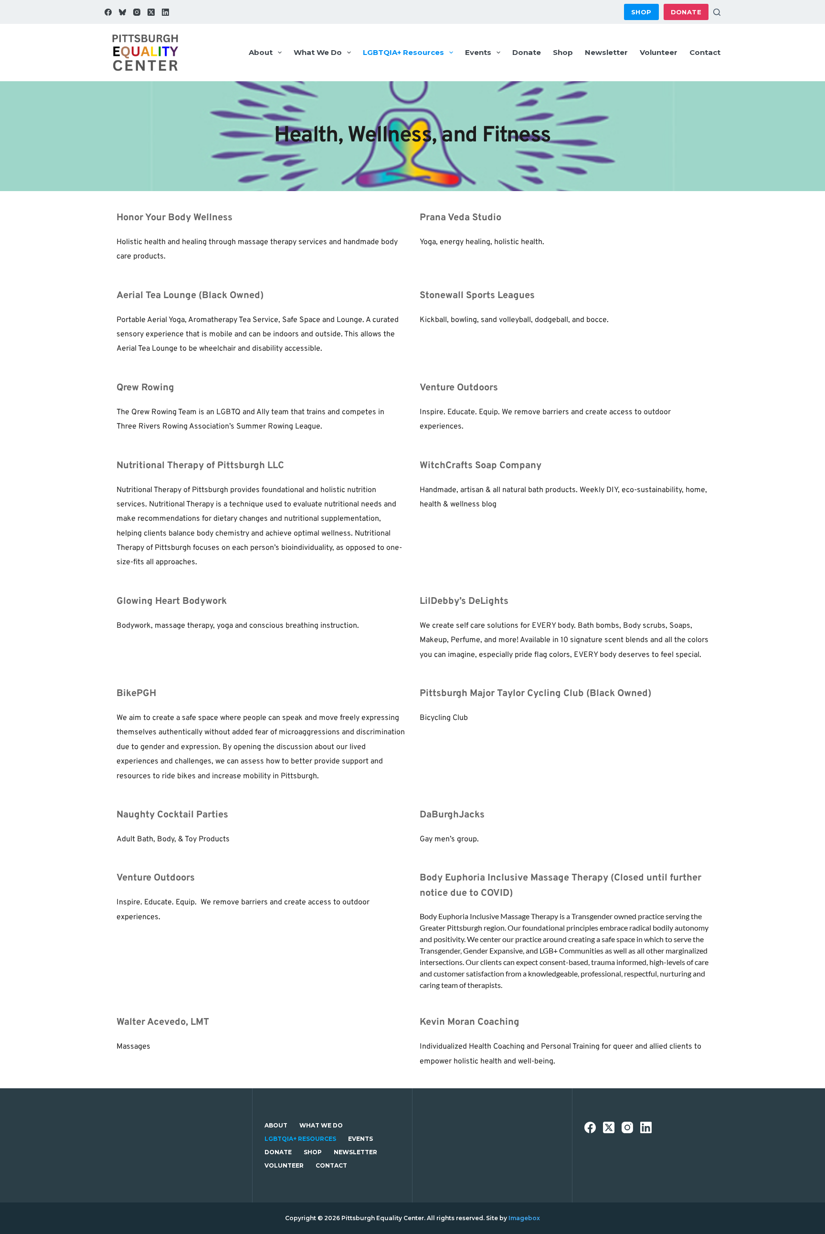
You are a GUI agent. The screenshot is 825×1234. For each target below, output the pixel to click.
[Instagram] (136, 12)
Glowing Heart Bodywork (171, 601)
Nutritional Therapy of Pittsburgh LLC (200, 466)
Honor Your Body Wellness (174, 218)
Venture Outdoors (459, 388)
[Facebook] (108, 12)
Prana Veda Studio (460, 218)
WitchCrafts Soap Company (480, 466)
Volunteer (658, 52)
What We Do (318, 52)
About (261, 52)
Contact (704, 52)
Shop (641, 12)
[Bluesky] (122, 12)
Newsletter (606, 52)
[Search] (716, 12)
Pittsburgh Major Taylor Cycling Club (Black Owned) (535, 693)
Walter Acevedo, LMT (162, 1022)
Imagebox (524, 1218)
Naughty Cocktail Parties (172, 815)
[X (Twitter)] (151, 12)
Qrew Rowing (145, 388)
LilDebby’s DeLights (464, 601)
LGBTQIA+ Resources (403, 52)
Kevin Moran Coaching (469, 1022)
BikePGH (136, 693)
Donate (686, 12)
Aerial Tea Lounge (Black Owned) (190, 296)
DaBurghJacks (452, 815)
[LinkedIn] (165, 12)
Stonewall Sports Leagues (477, 296)
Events (478, 52)
